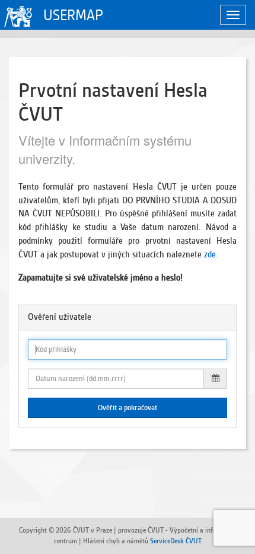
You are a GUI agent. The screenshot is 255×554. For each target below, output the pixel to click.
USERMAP (73, 15)
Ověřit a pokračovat (127, 408)
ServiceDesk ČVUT (176, 540)
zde (210, 254)
